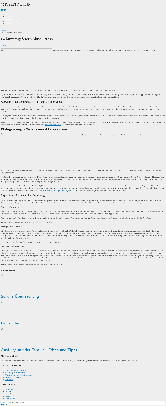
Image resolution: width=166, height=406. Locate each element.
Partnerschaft (13, 23)
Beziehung (10, 14)
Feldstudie (10, 323)
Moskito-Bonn (6, 402)
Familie (9, 16)
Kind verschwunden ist (53, 124)
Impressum (5, 404)
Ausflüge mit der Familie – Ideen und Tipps (39, 349)
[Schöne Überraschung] (83, 282)
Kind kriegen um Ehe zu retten (16, 370)
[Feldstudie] (83, 309)
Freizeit (9, 19)
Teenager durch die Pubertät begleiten (18, 375)
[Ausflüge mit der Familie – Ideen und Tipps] (83, 336)
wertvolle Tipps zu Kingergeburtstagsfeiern (57, 190)
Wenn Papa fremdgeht (13, 377)
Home (3, 28)
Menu (3, 10)
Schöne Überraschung (20, 296)
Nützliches (11, 21)
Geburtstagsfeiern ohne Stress (15, 372)
